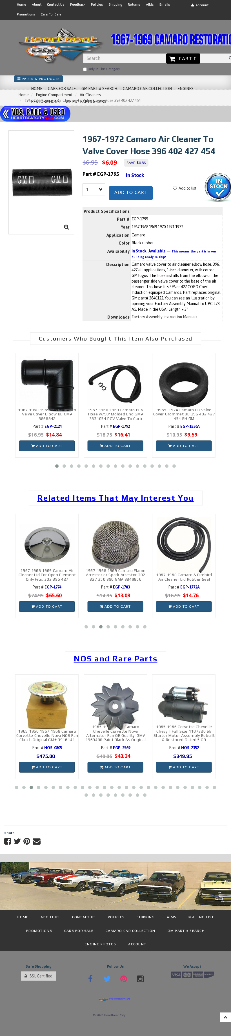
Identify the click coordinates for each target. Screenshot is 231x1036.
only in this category (103, 69)
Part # (47, 426)
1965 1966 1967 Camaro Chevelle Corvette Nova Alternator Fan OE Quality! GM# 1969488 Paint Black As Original (115, 733)
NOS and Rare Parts (115, 658)
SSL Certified (39, 976)
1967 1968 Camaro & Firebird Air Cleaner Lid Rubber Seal (184, 576)
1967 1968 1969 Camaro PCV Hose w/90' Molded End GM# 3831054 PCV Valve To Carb (116, 414)
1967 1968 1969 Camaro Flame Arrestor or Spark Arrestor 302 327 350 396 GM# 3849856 (116, 574)
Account (201, 5)
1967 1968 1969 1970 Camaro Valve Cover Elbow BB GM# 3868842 (47, 414)
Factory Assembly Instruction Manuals (164, 317)
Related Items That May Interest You (115, 497)
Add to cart (130, 193)
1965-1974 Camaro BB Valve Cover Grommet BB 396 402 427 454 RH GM (184, 414)
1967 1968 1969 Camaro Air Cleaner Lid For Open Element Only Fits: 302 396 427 (47, 574)
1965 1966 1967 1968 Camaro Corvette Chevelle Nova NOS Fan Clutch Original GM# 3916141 (47, 735)
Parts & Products (40, 78)
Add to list (187, 188)
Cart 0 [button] (186, 58)
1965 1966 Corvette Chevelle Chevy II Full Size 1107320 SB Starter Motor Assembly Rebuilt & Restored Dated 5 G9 (184, 733)
